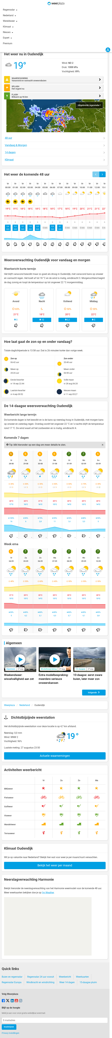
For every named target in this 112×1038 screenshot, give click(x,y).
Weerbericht (65, 976)
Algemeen (14, 643)
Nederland (8, 15)
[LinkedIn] (12, 1001)
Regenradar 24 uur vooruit (40, 976)
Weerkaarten (82, 976)
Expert (6, 37)
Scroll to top (107, 1033)
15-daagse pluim (88, 982)
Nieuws (7, 32)
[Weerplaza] (56, 3)
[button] (55, 116)
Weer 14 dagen (67, 982)
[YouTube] (16, 1001)
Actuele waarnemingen (55, 755)
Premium (7, 43)
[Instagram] (20, 1001)
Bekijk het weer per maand (54, 865)
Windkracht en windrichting (40, 982)
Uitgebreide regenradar (89, 105)
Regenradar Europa (11, 982)
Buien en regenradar (12, 976)
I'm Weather (48, 892)
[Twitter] (8, 1001)
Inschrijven (9, 1027)
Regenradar (9, 9)
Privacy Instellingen (10, 1033)
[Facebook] (3, 1001)
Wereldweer (9, 21)
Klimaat (7, 26)
